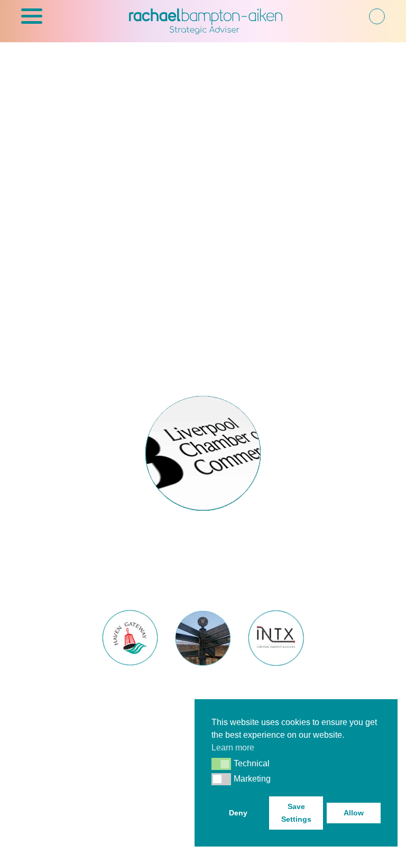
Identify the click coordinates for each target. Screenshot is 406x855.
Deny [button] (238, 813)
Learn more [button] (232, 747)
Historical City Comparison (203, 694)
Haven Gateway (130, 688)
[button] (31, 21)
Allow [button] (354, 813)
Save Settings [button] (296, 812)
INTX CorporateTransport (276, 694)
